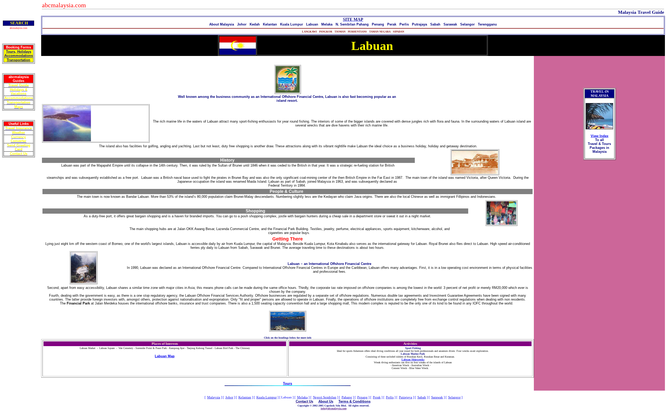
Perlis (390, 397)
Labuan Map (165, 356)
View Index (599, 136)
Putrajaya (405, 397)
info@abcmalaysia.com (334, 408)
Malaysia (213, 397)
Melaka (302, 397)
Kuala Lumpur (266, 397)
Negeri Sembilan (324, 397)
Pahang (347, 397)
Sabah (421, 397)
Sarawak (437, 397)
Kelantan (244, 397)
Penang (362, 397)
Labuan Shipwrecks (413, 359)
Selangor (454, 397)
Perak (377, 397)
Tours (287, 383)
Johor (229, 397)
